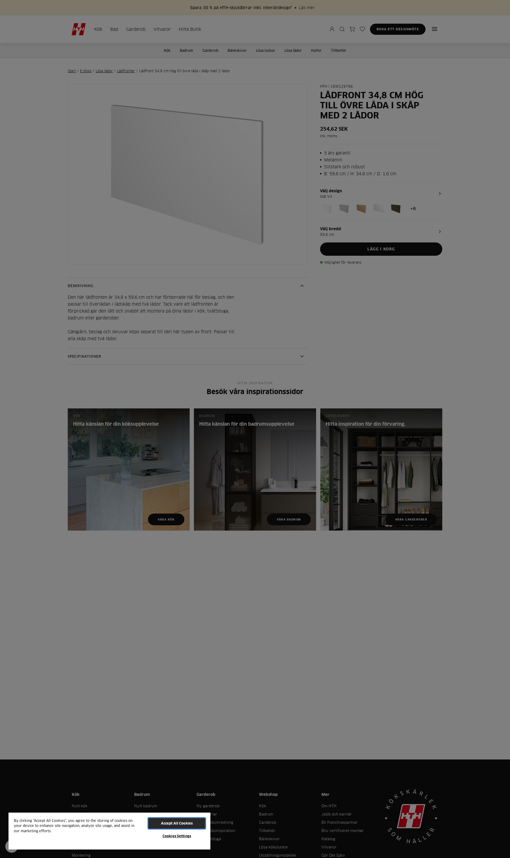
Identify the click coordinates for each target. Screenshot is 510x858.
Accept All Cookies (177, 823)
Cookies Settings (177, 836)
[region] (109, 831)
